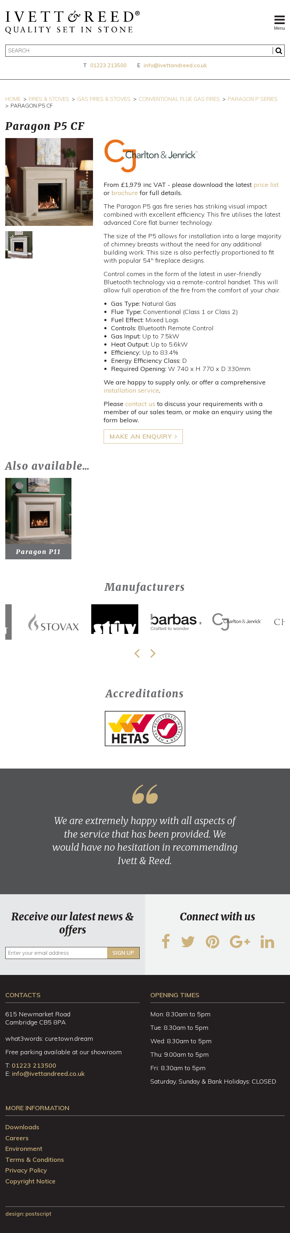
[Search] (279, 50)
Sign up (123, 952)
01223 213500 (108, 65)
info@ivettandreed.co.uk (175, 65)
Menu (279, 28)
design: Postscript (28, 1213)
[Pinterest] (212, 946)
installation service (131, 390)
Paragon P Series (253, 99)
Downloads (22, 1127)
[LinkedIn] (267, 946)
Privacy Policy (26, 1170)
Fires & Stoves (49, 99)
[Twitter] (188, 946)
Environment (23, 1148)
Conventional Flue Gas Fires (179, 99)
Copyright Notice (30, 1181)
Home (13, 99)
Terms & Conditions (34, 1159)
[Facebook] (165, 946)
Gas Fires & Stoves (103, 99)
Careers (17, 1138)
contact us (140, 404)
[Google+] (240, 946)
